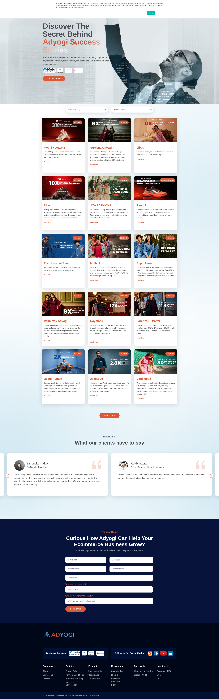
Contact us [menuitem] (48, 675)
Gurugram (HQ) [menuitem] (164, 671)
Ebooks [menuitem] (114, 675)
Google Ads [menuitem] (93, 675)
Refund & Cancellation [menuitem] (71, 683)
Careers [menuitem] (46, 678)
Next (211, 475)
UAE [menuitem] (159, 675)
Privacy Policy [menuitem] (72, 671)
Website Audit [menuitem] (140, 675)
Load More (109, 415)
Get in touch (54, 78)
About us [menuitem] (47, 671)
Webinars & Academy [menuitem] (116, 679)
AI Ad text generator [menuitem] (143, 671)
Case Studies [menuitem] (117, 671)
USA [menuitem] (159, 678)
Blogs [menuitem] (113, 685)
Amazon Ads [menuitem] (94, 678)
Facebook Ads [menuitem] (95, 671)
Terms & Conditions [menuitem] (75, 675)
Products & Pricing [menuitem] (74, 678)
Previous (8, 475)
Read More (51, 167)
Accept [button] (151, 13)
